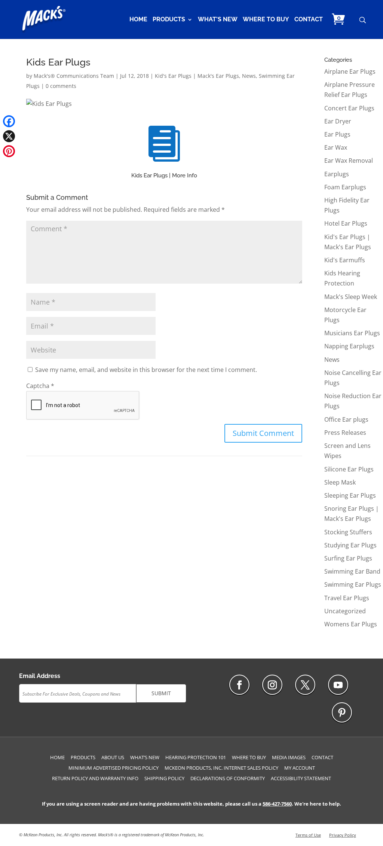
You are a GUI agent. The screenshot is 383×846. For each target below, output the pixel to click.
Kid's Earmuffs (344, 260)
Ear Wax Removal (348, 160)
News (249, 75)
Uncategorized (345, 611)
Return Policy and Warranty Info (95, 778)
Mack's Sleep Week (350, 297)
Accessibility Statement (301, 778)
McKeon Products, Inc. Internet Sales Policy (221, 767)
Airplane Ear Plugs (350, 71)
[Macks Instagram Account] (272, 685)
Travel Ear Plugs (346, 598)
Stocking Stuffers (348, 532)
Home (138, 20)
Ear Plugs (337, 134)
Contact (308, 20)
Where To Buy (266, 20)
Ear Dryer (337, 121)
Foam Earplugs (345, 187)
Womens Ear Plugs (350, 624)
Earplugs (336, 174)
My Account (299, 767)
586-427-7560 (277, 803)
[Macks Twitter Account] (305, 685)
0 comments (61, 85)
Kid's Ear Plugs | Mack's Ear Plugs (197, 75)
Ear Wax (335, 147)
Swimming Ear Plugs (352, 584)
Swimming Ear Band (352, 571)
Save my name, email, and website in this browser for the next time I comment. (146, 370)
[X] (8, 136)
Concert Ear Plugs (349, 108)
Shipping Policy (164, 778)
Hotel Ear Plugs (345, 223)
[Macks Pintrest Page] (342, 712)
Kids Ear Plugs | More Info (164, 175)
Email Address (39, 675)
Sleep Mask (340, 482)
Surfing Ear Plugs (348, 558)
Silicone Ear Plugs (349, 469)
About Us (112, 757)
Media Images (289, 757)
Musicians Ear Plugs (352, 333)
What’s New (218, 20)
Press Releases (345, 432)
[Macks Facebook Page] (239, 685)
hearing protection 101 (195, 757)
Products (169, 20)
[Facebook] (8, 121)
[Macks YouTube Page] (338, 685)
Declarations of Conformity (227, 778)
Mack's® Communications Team (74, 75)
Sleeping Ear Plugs (350, 495)
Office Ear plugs (346, 419)
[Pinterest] (8, 151)
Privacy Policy (342, 835)
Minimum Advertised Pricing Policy (113, 767)
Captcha (40, 386)
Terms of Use (308, 835)
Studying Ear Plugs (350, 545)
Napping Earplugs (349, 346)
